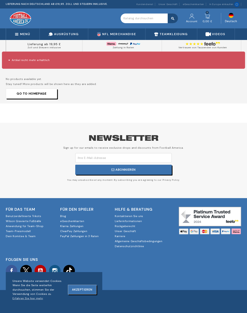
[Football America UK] (20, 18)
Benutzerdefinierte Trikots (23, 216)
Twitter (26, 271)
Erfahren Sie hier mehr (28, 298)
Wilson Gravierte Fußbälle (23, 221)
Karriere (120, 236)
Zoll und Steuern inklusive (44, 47)
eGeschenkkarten (193, 4)
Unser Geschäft (167, 4)
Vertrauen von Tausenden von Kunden (202, 47)
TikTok (69, 271)
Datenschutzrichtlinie (129, 246)
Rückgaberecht (125, 226)
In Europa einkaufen (221, 4)
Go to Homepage (31, 94)
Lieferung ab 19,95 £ (44, 44)
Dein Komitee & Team (21, 236)
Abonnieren (125, 170)
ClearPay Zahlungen (73, 231)
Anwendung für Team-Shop (25, 226)
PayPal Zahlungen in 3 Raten (79, 236)
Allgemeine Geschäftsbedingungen (138, 241)
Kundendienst (144, 4)
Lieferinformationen (128, 221)
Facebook (11, 271)
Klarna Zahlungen (72, 226)
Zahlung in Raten (123, 47)
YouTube (40, 271)
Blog (63, 216)
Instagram (55, 271)
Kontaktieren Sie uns (129, 216)
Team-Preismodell (18, 231)
